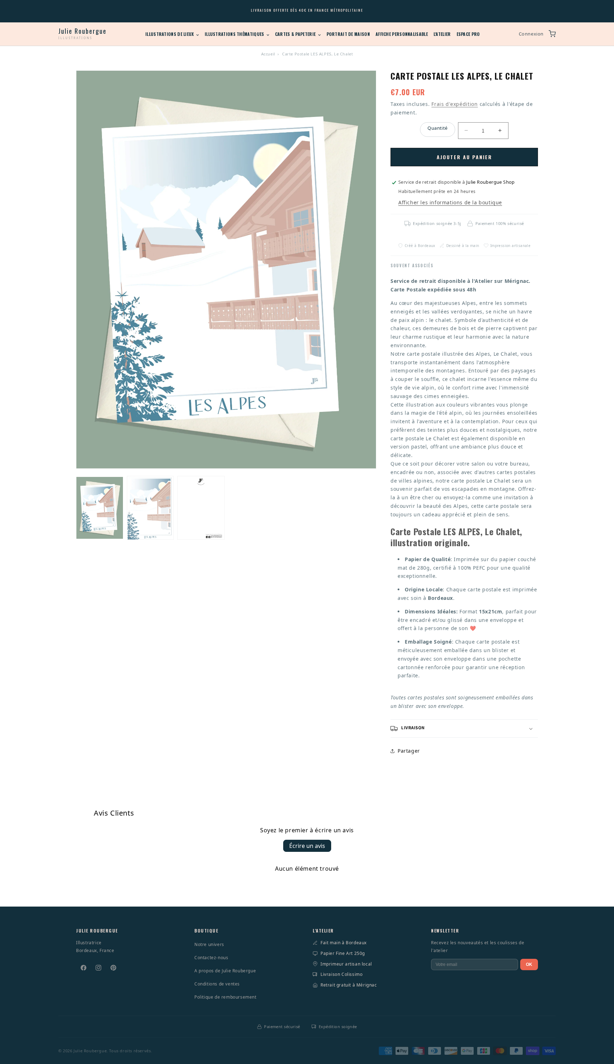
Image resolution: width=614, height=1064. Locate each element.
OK (529, 964)
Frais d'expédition (454, 104)
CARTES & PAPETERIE (296, 34)
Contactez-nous (211, 958)
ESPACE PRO (468, 34)
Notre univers (209, 944)
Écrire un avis (307, 846)
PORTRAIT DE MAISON (348, 34)
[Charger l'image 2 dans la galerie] (150, 508)
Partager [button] (409, 750)
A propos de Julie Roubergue (225, 971)
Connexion (531, 34)
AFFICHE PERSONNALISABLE (402, 34)
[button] (464, 728)
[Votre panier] (552, 33)
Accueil (268, 54)
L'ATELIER (442, 34)
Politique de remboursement (225, 997)
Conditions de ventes (217, 984)
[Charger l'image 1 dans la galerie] (99, 508)
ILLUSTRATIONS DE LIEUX (170, 34)
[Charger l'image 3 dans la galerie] (201, 508)
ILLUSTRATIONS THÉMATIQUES (235, 34)
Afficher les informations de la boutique (450, 202)
